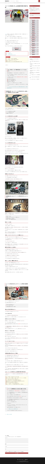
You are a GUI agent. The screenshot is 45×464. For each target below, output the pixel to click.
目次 (17, 459)
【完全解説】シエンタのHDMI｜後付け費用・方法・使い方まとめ (34, 59)
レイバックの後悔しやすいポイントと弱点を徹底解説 (35, 75)
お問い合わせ (26, 459)
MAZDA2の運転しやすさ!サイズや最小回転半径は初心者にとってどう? (34, 72)
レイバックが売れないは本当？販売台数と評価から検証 (35, 77)
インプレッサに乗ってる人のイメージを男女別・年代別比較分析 (35, 70)
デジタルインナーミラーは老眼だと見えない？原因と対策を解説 (35, 63)
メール (6, 446)
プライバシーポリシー (21, 459)
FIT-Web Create (21, 461)
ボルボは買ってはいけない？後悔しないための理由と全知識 (35, 66)
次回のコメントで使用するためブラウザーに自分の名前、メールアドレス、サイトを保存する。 (15, 451)
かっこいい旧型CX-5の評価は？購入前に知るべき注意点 (34, 61)
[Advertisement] (16, 28)
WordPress (27, 461)
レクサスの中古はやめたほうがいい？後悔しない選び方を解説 (35, 68)
